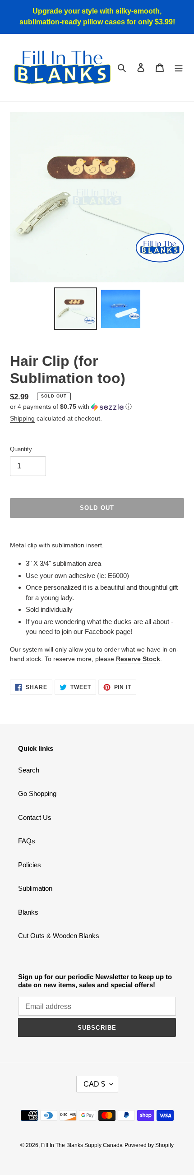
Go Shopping (37, 793)
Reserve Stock (138, 658)
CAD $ (94, 1084)
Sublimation (35, 888)
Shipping (22, 418)
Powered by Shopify (149, 1145)
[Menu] (178, 67)
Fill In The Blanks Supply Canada (82, 1145)
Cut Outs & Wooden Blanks (58, 935)
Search (28, 770)
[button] (71, 406)
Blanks (28, 912)
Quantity (21, 449)
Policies (29, 865)
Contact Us (34, 817)
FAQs (26, 841)
